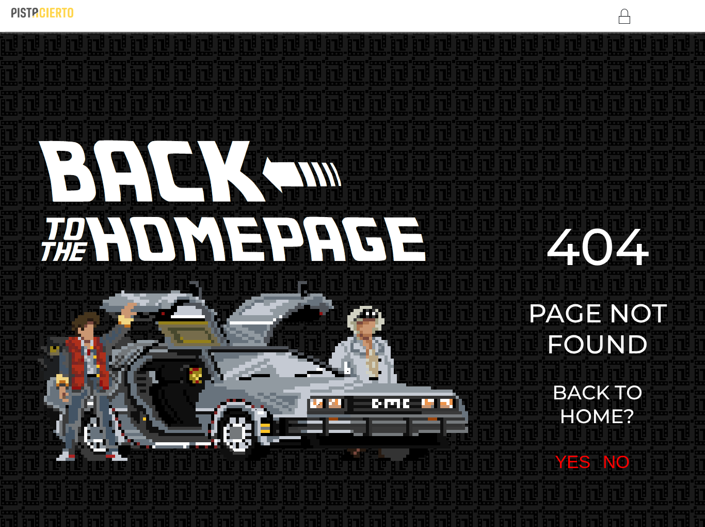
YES (529, 345)
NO (571, 345)
